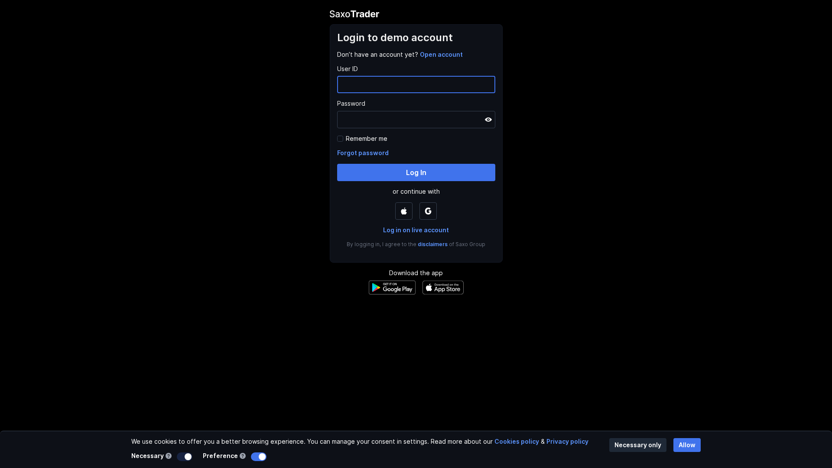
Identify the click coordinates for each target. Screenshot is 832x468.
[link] (441, 54)
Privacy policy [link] (567, 441)
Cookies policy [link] (516, 441)
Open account (441, 54)
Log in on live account (416, 230)
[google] (428, 211)
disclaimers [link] (433, 244)
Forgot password (363, 152)
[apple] (404, 211)
